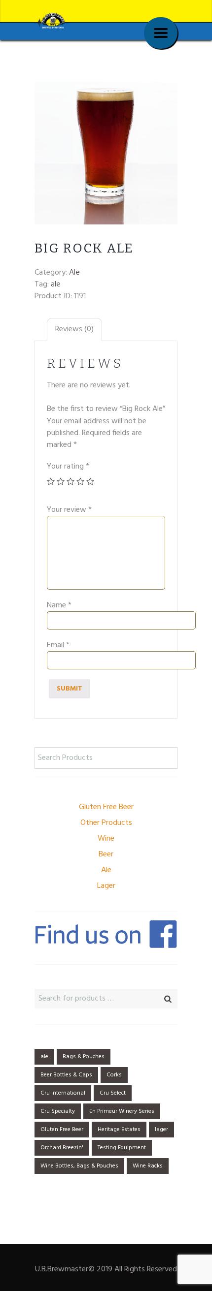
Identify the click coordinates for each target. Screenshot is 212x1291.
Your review (69, 510)
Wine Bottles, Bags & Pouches (79, 1166)
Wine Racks (148, 1166)
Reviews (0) (74, 329)
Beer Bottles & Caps (66, 1075)
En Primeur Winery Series (121, 1111)
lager (161, 1129)
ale (56, 284)
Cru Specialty (57, 1111)
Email (58, 645)
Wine (106, 838)
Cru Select (113, 1093)
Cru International (62, 1093)
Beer (106, 854)
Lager (106, 886)
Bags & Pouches (84, 1057)
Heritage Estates (119, 1129)
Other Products (106, 823)
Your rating (68, 466)
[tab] (74, 329)
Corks (114, 1075)
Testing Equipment (122, 1148)
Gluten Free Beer (106, 807)
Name (59, 605)
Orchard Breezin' (61, 1148)
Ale (74, 272)
